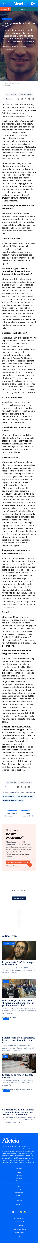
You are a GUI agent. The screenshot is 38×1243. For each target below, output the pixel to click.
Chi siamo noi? (19, 1222)
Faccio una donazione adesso (16, 862)
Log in (25, 890)
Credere (23, 47)
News (19, 1172)
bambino (7, 1091)
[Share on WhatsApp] (33, 99)
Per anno (19, 1204)
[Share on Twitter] (25, 99)
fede (5, 1056)
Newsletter (19, 1190)
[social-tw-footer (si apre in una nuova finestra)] (21, 1212)
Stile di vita (19, 1175)
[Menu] (6, 4)
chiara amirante (8, 796)
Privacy (19, 1236)
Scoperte (19, 1181)
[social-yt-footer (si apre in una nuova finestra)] (13, 1212)
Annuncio (19, 1195)
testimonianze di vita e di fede (13, 801)
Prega (23, 9)
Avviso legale (19, 1225)
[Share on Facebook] (18, 99)
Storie (4, 14)
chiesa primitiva (9, 943)
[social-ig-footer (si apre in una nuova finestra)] (25, 1212)
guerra (6, 982)
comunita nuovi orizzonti (25, 796)
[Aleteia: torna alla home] (19, 4)
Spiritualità (19, 1178)
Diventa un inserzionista (19, 1229)
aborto (6, 1019)
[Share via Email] (29, 99)
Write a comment (19, 898)
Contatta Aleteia (19, 1233)
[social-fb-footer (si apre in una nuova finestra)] (17, 1212)
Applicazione (19, 1193)
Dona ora (4, 9)
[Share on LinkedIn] (22, 99)
